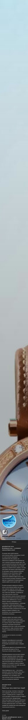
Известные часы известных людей (13, 688)
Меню (14, 542)
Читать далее (5, 710)
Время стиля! (8, 536)
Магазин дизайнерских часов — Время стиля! (12, 718)
